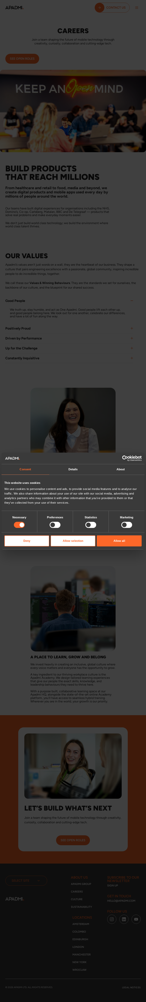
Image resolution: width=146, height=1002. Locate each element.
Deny (26, 540)
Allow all (119, 540)
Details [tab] (73, 469)
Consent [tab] (25, 469)
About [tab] (121, 469)
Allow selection (73, 540)
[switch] (55, 525)
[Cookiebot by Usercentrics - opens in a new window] (125, 458)
